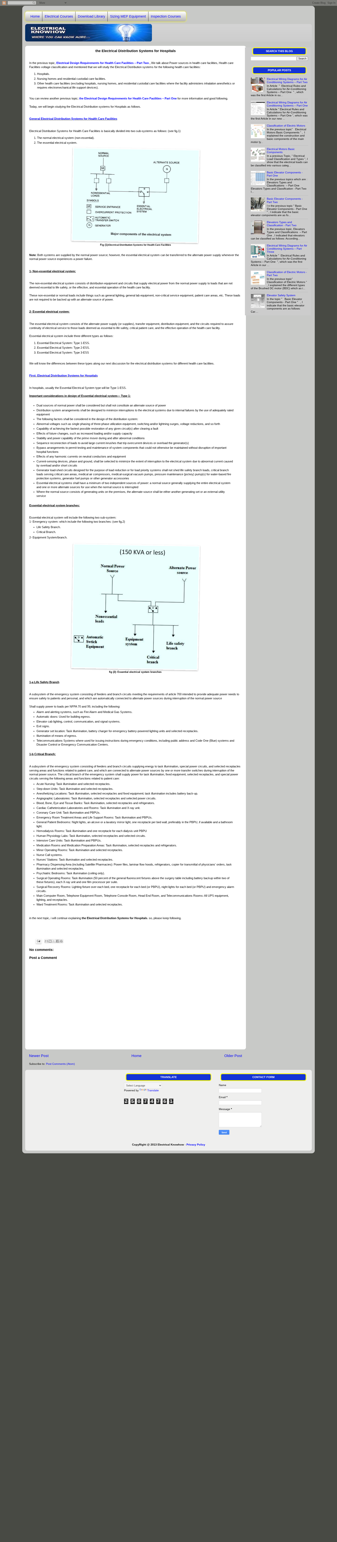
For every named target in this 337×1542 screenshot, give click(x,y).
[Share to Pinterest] (61, 941)
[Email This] (46, 941)
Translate (153, 1090)
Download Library (91, 16)
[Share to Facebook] (57, 941)
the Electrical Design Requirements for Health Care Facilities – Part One (128, 98)
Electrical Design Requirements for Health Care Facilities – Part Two (102, 63)
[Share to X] (54, 941)
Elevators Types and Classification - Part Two (281, 224)
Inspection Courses (166, 16)
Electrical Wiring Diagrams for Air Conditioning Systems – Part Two (287, 81)
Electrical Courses (59, 16)
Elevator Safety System (281, 295)
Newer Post (39, 1056)
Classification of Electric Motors (286, 125)
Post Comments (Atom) (60, 1063)
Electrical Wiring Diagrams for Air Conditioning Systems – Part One (287, 104)
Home (35, 16)
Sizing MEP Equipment (128, 16)
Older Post (233, 1056)
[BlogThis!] (50, 941)
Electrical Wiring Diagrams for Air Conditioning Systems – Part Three (287, 248)
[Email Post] (38, 940)
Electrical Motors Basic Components (281, 151)
